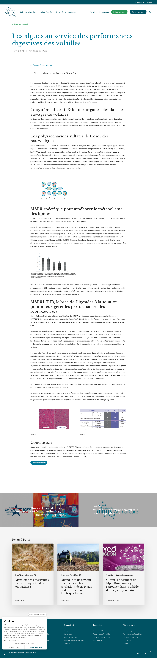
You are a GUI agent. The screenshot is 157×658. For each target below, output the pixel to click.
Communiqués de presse (124, 575)
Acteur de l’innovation (71, 637)
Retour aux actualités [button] (21, 24)
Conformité (127, 640)
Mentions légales (128, 631)
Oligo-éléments (98, 640)
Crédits (125, 643)
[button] (38, 463)
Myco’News (19, 575)
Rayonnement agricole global (74, 640)
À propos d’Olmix (70, 631)
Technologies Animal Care (102, 634)
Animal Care (33, 51)
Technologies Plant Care (101, 637)
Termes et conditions (130, 637)
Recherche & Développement (103, 631)
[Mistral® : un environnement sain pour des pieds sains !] (117, 510)
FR (35, 575)
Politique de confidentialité (132, 634)
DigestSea (43, 51)
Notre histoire (68, 634)
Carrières (67, 643)
